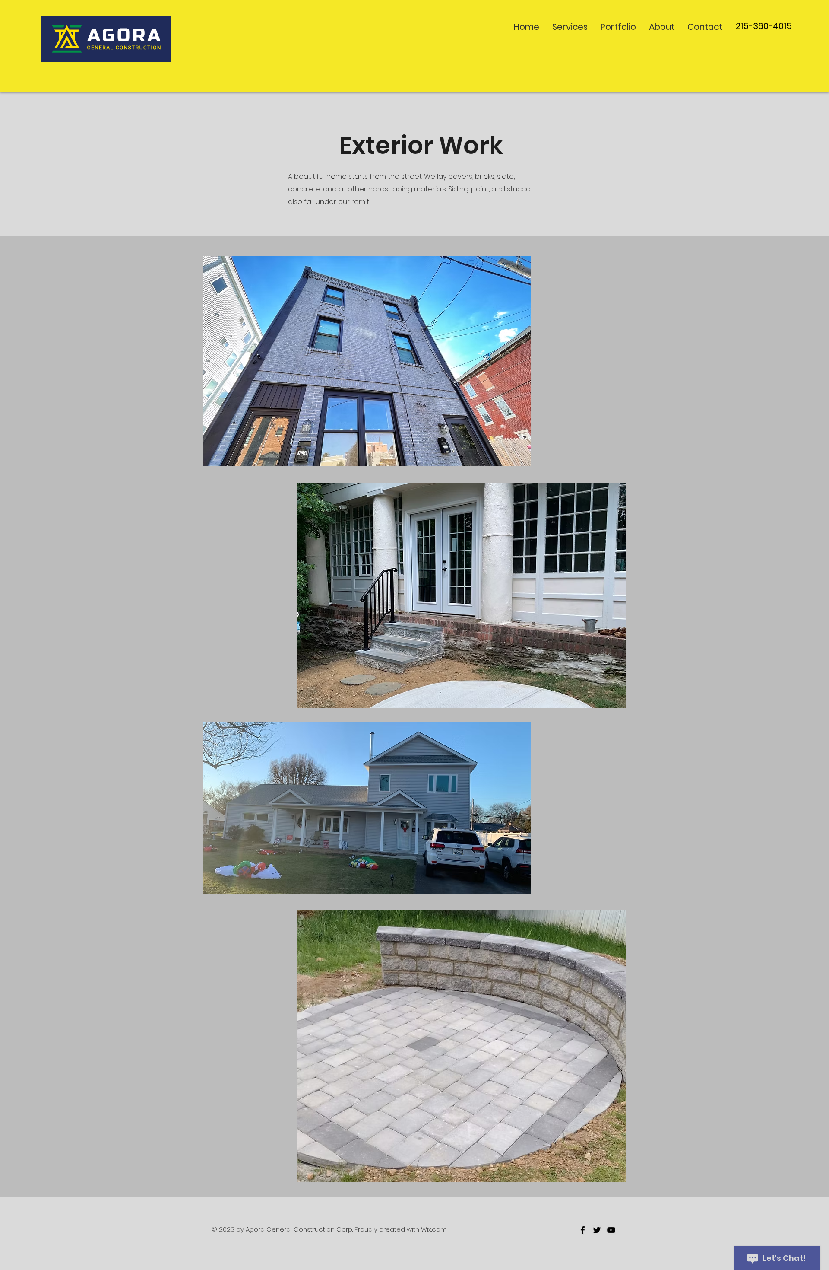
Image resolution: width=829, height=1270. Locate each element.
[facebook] (583, 1230)
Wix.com (434, 1229)
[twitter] (597, 1230)
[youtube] (611, 1230)
